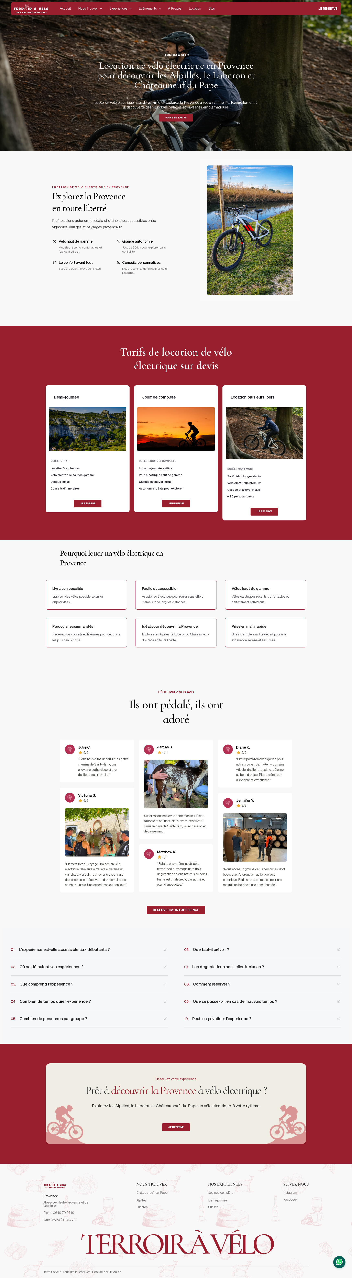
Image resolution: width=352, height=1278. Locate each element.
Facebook (290, 1199)
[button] (90, 8)
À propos (174, 8)
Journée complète (220, 1193)
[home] (31, 8)
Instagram (290, 1193)
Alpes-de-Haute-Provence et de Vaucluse (65, 1204)
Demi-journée (217, 1200)
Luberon (142, 1207)
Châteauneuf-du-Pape (152, 1193)
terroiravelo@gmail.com (59, 1219)
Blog (211, 8)
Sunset (213, 1207)
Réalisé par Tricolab (107, 1272)
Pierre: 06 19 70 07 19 (58, 1213)
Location (195, 8)
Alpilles (141, 1200)
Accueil (65, 8)
